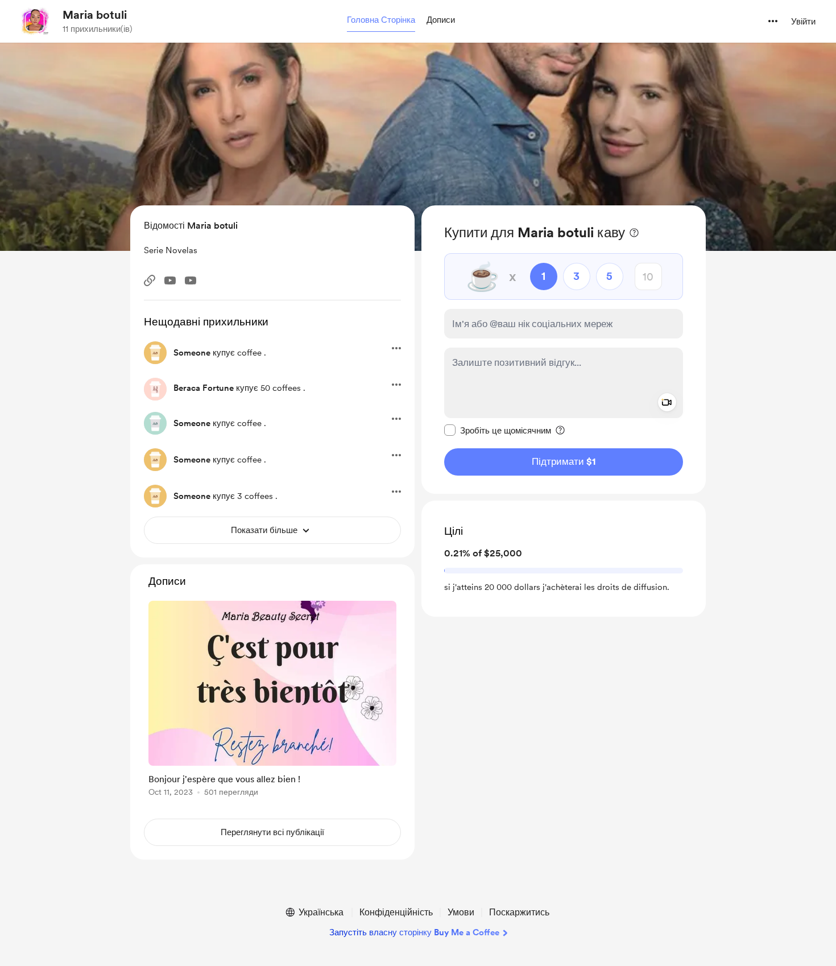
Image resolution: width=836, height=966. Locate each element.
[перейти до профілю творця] (34, 21)
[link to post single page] (272, 700)
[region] (563, 349)
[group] (272, 700)
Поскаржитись (519, 912)
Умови (461, 912)
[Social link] (149, 280)
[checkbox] (497, 430)
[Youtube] (170, 280)
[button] (381, 20)
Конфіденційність (396, 912)
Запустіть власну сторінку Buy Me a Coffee (414, 932)
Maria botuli (95, 15)
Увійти (803, 21)
